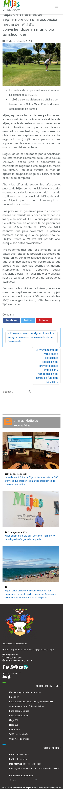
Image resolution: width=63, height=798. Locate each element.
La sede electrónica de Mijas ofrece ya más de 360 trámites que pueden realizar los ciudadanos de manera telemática (31, 481)
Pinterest (43, 320)
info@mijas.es (11, 654)
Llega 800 (13, 725)
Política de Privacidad (19, 754)
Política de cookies (18, 759)
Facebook (11, 320)
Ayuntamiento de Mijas (20, 788)
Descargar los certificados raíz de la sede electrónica (34, 768)
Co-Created (14, 729)
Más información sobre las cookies (25, 764)
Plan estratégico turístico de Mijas (25, 692)
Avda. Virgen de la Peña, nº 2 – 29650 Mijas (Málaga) (29, 649)
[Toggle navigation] (56, 6)
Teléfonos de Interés (18, 734)
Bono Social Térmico (18, 716)
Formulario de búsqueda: (21, 775)
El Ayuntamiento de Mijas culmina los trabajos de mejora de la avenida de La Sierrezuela (31, 337)
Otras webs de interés (19, 739)
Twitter (28, 320)
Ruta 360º (14, 697)
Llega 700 (13, 720)
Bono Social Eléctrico (19, 711)
